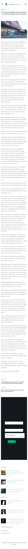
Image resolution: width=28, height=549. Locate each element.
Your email (14, 428)
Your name (14, 420)
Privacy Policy (4, 530)
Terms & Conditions (5, 533)
